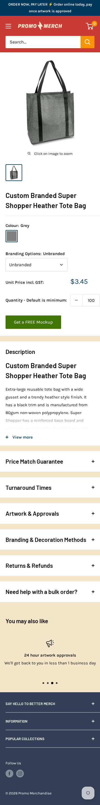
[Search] (87, 42)
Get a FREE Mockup (33, 322)
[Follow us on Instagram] (20, 773)
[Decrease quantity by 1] (76, 300)
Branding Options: (35, 253)
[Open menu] (8, 26)
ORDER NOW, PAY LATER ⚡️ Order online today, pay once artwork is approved (50, 7)
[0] (89, 26)
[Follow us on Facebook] (9, 773)
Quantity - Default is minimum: (36, 300)
